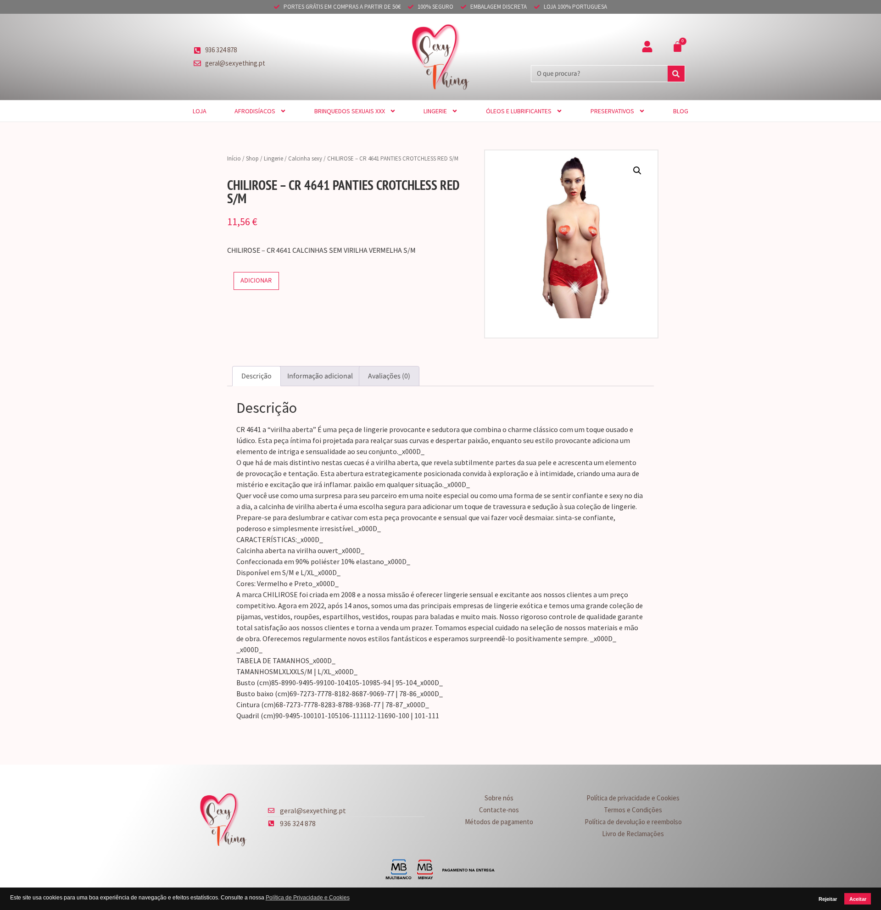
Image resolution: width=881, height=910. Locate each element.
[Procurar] (676, 74)
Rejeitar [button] (828, 899)
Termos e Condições (633, 809)
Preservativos (612, 111)
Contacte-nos (499, 809)
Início (234, 158)
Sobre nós (499, 797)
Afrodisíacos (254, 111)
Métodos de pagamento (499, 821)
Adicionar (256, 280)
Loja (199, 111)
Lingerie (435, 111)
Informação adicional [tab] (320, 376)
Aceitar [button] (857, 899)
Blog (680, 111)
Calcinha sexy (305, 158)
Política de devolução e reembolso (633, 821)
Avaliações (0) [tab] (389, 376)
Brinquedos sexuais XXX (349, 111)
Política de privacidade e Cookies (633, 797)
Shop (252, 158)
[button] (637, 170)
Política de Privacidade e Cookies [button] (308, 897)
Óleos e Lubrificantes (519, 111)
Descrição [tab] (256, 376)
